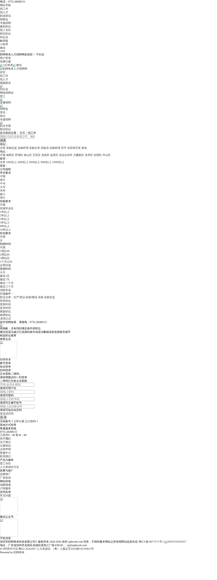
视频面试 (5, 82)
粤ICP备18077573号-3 (151, 541)
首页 (2, 72)
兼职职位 (5, 26)
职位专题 (5, 125)
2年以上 (4, 215)
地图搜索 (5, 484)
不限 (2, 155)
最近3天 (4, 275)
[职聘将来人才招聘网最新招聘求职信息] (13, 68)
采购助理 (55, 147)
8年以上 (4, 226)
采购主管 (34, 147)
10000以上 (58, 162)
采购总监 (11, 147)
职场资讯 (5, 15)
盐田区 (54, 155)
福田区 (10, 155)
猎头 (2, 115)
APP (2, 51)
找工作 (4, 8)
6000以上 (34, 162)
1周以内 (4, 251)
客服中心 (5, 452)
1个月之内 (6, 261)
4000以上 (23, 162)
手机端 (40, 54)
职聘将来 (19, 552)
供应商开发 (74, 147)
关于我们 (5, 442)
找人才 (4, 12)
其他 (84, 147)
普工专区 (5, 30)
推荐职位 (5, 315)
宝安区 (37, 155)
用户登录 (5, 58)
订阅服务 (5, 488)
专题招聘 (5, 23)
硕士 (2, 194)
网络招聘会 (7, 92)
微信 (2, 47)
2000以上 (11, 162)
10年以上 (5, 229)
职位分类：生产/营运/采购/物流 (18, 297)
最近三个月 (7, 286)
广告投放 (5, 477)
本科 (2, 190)
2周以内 (4, 254)
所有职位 (5, 300)
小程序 (4, 44)
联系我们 (5, 456)
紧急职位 (5, 311)
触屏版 (4, 40)
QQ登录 (8, 65)
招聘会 (4, 19)
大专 (2, 187)
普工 (2, 96)
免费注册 (5, 61)
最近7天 (4, 279)
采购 (40, 297)
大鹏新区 (78, 155)
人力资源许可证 (9, 467)
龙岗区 (45, 155)
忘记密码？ (32, 421)
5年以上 (4, 222)
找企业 (4, 37)
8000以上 (46, 162)
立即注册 (19, 421)
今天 (2, 272)
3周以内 (4, 258)
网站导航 (5, 5)
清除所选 (5, 290)
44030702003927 (176, 541)
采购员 (45, 147)
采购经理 (23, 147)
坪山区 (106, 155)
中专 (2, 183)
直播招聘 (5, 102)
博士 (2, 197)
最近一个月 (7, 283)
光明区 (98, 155)
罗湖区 (19, 155)
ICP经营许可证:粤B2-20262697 (18, 548)
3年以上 (4, 219)
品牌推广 (5, 474)
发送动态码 (7, 413)
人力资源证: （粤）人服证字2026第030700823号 (65, 548)
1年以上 (4, 211)
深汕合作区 (66, 155)
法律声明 (5, 449)
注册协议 (5, 445)
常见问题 (5, 495)
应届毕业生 (7, 208)
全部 (2, 147)
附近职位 (5, 33)
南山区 (28, 155)
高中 (2, 179)
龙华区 (89, 155)
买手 (63, 147)
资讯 (2, 112)
